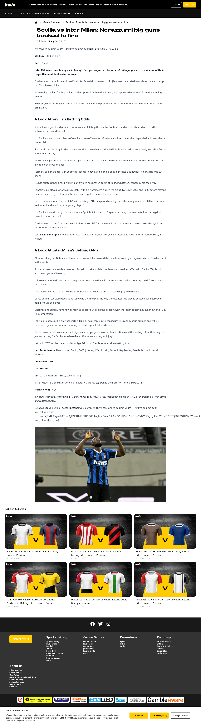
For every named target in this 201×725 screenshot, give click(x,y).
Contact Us (21, 639)
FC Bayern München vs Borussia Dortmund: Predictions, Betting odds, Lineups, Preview (30, 601)
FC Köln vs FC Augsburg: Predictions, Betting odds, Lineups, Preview (99, 601)
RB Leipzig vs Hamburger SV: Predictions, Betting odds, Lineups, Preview (163, 601)
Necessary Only (159, 715)
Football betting (69, 408)
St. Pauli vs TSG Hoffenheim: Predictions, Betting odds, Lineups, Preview (163, 553)
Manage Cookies (180, 715)
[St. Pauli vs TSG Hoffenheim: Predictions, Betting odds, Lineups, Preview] (165, 531)
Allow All (138, 715)
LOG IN (176, 4)
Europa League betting (47, 408)
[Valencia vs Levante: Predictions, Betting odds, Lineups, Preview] (36, 531)
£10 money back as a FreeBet (84, 396)
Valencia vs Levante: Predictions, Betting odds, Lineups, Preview (32, 553)
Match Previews (51, 22)
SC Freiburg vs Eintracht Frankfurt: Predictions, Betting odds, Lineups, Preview (97, 553)
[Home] (36, 22)
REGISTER (189, 4)
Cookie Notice (66, 717)
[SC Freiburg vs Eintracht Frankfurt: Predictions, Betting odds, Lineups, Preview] (100, 531)
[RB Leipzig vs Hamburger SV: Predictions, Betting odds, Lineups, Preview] (165, 579)
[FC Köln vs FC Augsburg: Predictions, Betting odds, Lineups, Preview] (100, 579)
